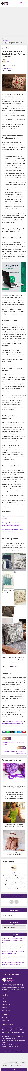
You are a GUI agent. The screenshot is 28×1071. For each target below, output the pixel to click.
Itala (8, 61)
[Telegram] (20, 732)
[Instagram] (16, 902)
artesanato (8, 721)
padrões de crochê (14, 726)
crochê (4, 723)
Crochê (6, 40)
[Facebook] (4, 732)
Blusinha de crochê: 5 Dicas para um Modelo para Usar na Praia (14, 853)
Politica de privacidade (7, 1004)
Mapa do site (5, 1020)
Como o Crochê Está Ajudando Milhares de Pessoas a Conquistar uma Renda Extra (13, 940)
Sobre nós (4, 1007)
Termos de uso (6, 1010)
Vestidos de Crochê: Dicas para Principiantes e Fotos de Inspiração (14, 825)
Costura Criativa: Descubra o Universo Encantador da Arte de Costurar (12, 1045)
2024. (22, 1051)
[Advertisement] (14, 21)
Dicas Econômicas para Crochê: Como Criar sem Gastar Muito (14, 787)
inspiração (5, 726)
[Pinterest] (24, 732)
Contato (4, 1001)
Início (4, 39)
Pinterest (15, 666)
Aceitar (14, 1069)
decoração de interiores (14, 723)
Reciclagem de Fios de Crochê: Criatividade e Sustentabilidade (14, 797)
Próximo (21, 748)
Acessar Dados (6, 1017)
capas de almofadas (18, 721)
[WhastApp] (8, 732)
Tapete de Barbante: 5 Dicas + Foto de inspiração (13, 743)
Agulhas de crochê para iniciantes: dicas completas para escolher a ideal (13, 1033)
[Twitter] (12, 732)
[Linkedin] (16, 732)
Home (3, 998)
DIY (22, 723)
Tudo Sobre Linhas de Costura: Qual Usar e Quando (13, 1041)
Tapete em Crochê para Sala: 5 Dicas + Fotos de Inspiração (15, 752)
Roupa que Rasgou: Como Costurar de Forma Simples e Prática (12, 1037)
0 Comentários (8, 68)
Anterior (7, 739)
